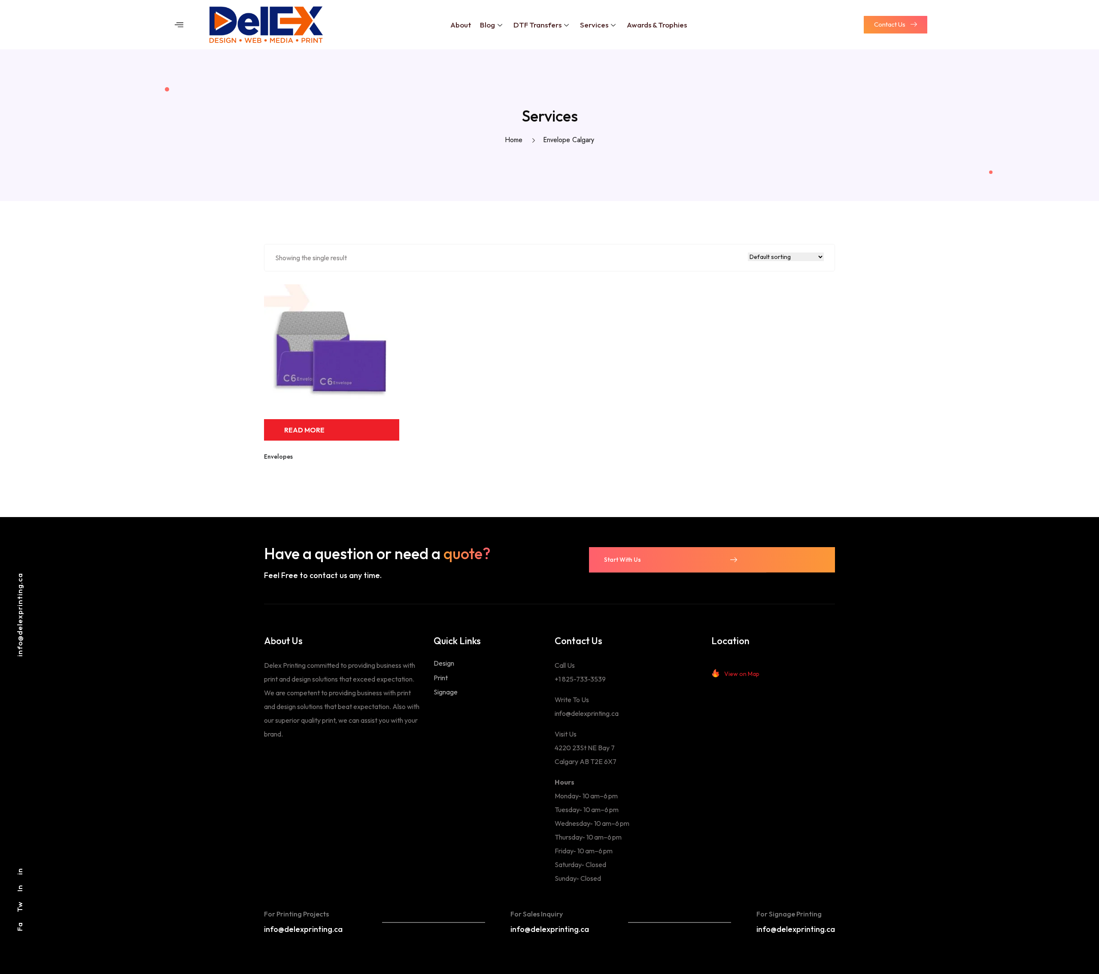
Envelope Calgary (568, 140)
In (19, 888)
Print (441, 677)
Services (594, 24)
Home (516, 140)
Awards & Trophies (657, 24)
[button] (179, 24)
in (19, 871)
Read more (304, 430)
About (460, 24)
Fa (19, 926)
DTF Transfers (537, 24)
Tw (19, 906)
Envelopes (278, 456)
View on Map (741, 674)
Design (444, 663)
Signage (446, 692)
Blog (487, 24)
